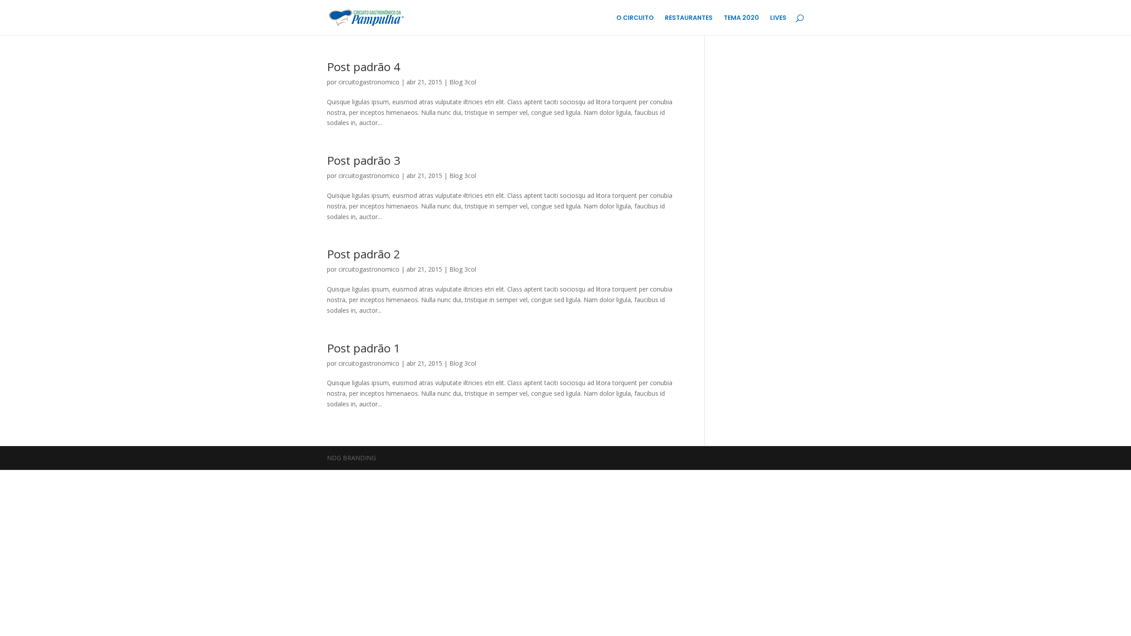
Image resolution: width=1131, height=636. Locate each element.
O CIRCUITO (635, 18)
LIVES (778, 18)
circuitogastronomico (368, 82)
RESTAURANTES (689, 18)
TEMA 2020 (741, 18)
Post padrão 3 (363, 160)
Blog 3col (462, 82)
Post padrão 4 (363, 67)
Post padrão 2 (363, 254)
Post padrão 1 (363, 348)
